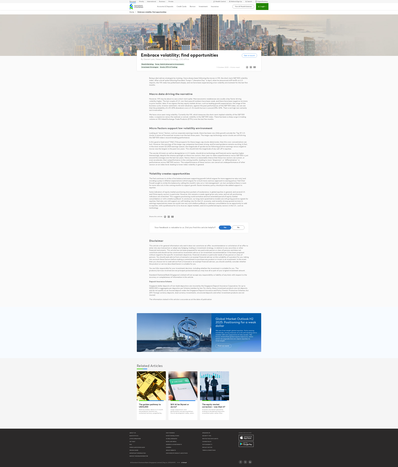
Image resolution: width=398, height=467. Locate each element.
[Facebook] (240, 462)
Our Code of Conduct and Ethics (177, 453)
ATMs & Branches (135, 438)
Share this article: (156, 217)
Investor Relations (172, 435)
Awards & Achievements (174, 444)
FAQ (131, 444)
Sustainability (207, 444)
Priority (141, 1)
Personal (133, 1)
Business (162, 1)
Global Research (171, 438)
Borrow (192, 6)
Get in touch (249, 56)
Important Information (138, 453)
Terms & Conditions (209, 450)
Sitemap (184, 462)
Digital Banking (262, 1)
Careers (168, 447)
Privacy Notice (207, 447)
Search (249, 1)
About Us (133, 433)
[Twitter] (245, 462)
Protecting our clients (210, 438)
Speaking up (206, 433)
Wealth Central (220, 1)
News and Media (171, 441)
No (238, 227)
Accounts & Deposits (165, 6)
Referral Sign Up (236, 1)
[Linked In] (250, 462)
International (151, 1)
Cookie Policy (206, 441)
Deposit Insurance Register (139, 456)
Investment (203, 6)
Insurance (215, 6)
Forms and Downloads (137, 447)
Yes (225, 227)
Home (132, 12)
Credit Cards (181, 6)
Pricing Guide (134, 450)
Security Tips (206, 435)
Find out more (223, 346)
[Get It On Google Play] (246, 444)
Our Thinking (170, 433)
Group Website (171, 450)
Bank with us (134, 435)
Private (171, 1)
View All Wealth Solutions (243, 6)
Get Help (132, 441)
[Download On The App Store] (246, 438)
